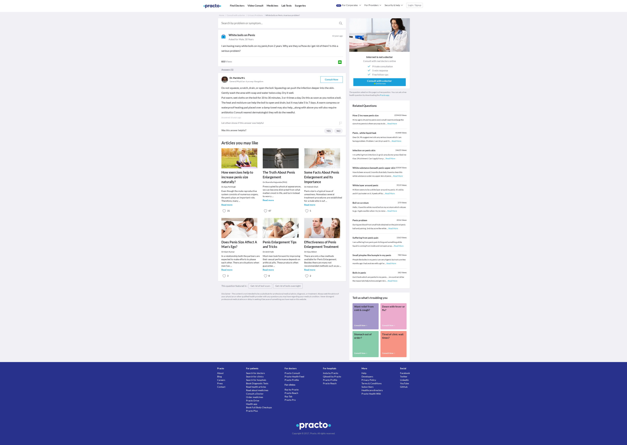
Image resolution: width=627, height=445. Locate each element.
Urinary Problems (255, 15)
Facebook (405, 373)
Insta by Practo (330, 373)
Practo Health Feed (294, 376)
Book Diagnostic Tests (257, 383)
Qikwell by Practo (332, 376)
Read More (392, 123)
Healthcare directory (372, 390)
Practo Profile (292, 380)
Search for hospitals (256, 380)
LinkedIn (404, 380)
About (220, 373)
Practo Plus (252, 410)
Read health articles (256, 386)
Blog (219, 376)
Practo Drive (252, 400)
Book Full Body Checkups (259, 407)
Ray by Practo (292, 389)
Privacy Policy (369, 380)
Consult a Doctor (255, 393)
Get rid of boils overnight (288, 285)
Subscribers (367, 386)
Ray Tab (288, 396)
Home (221, 15)
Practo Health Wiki (371, 393)
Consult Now (331, 79)
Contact (221, 386)
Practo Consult (292, 373)
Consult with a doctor (236, 15)
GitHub (404, 386)
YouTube (404, 383)
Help (364, 373)
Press (220, 383)
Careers (221, 380)
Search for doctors (255, 373)
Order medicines (254, 397)
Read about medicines (257, 390)
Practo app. (385, 95)
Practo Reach (291, 393)
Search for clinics (255, 376)
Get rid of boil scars (260, 285)
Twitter (403, 376)
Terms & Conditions (372, 383)
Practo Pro (290, 399)
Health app (251, 404)
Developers (367, 376)
